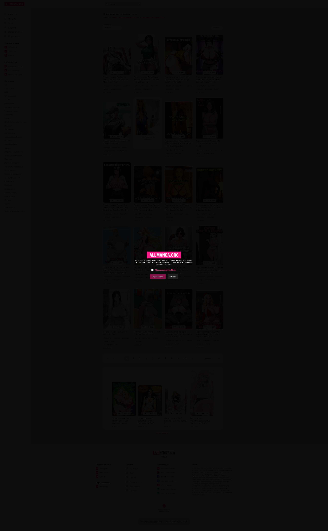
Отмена (173, 276)
